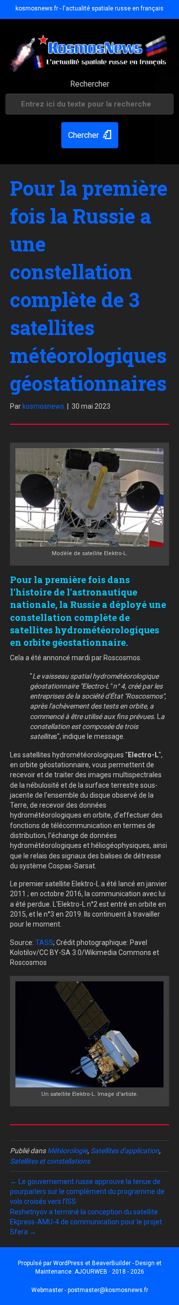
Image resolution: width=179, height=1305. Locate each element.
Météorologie (67, 1151)
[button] (89, 135)
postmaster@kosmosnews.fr (108, 1290)
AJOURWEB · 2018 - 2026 (109, 1271)
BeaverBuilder (111, 1263)
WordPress (68, 1263)
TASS (44, 943)
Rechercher (89, 84)
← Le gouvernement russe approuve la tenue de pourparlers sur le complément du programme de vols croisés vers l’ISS (87, 1192)
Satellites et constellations (50, 1161)
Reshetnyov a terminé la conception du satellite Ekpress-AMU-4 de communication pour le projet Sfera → (86, 1222)
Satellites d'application (124, 1151)
